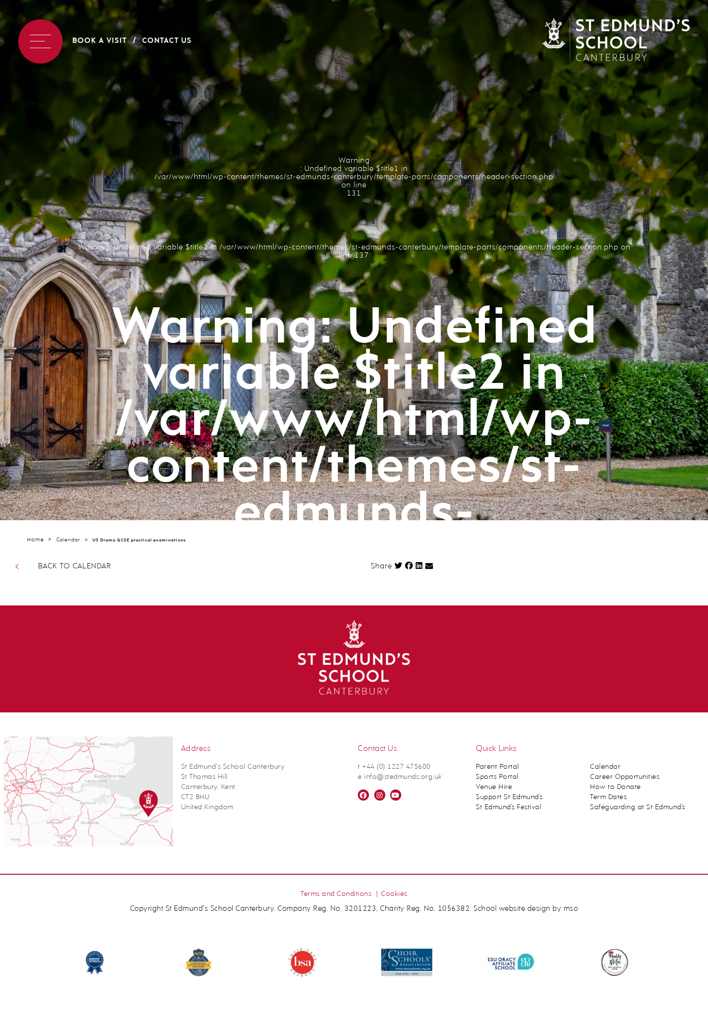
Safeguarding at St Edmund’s (637, 807)
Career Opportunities (624, 777)
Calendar (68, 540)
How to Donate (615, 787)
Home (35, 540)
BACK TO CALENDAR (74, 566)
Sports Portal (497, 777)
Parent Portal (497, 767)
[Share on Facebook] (409, 565)
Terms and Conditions (336, 894)
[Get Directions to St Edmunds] (88, 844)
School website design (512, 909)
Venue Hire (494, 787)
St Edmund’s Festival (508, 807)
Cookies (394, 894)
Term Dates (608, 797)
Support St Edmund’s (509, 797)
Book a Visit (99, 41)
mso (571, 909)
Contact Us (167, 41)
